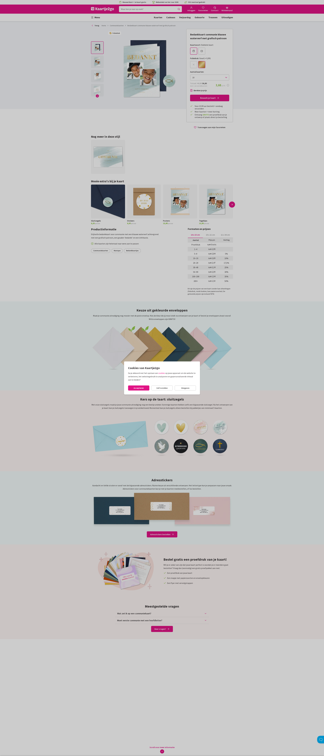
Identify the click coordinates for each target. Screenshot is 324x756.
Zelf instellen (162, 388)
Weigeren (185, 388)
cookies (161, 373)
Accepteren (139, 388)
